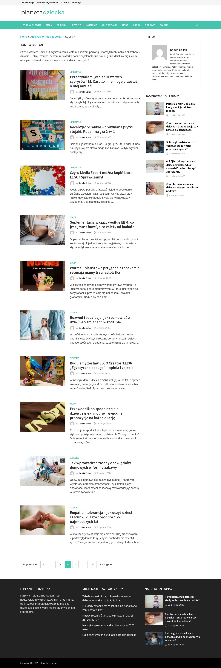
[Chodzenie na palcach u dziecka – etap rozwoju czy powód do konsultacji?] (155, 123)
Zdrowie (150, 24)
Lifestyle (76, 24)
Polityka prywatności (47, 2)
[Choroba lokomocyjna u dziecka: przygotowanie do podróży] (155, 184)
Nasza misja (28, 2)
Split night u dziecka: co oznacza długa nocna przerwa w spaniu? (180, 145)
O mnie (65, 2)
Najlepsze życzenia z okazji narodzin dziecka (109, 634)
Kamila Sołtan (85, 91)
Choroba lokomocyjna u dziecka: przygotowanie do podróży (182, 187)
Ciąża (49, 24)
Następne (106, 564)
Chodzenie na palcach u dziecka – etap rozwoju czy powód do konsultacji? (182, 126)
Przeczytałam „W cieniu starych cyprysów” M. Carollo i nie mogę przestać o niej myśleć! (104, 81)
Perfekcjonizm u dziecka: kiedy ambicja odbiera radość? (180, 107)
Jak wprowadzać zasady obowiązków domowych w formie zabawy (100, 465)
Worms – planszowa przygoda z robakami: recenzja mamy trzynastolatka (104, 270)
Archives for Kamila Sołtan (46, 36)
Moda (125, 24)
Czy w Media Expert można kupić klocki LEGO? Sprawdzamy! (102, 175)
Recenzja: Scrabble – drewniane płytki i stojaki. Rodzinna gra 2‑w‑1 (102, 129)
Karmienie (91, 24)
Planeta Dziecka (48, 663)
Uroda (136, 24)
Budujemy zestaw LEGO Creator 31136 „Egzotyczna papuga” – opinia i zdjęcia (102, 365)
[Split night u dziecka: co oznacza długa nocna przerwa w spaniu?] (155, 142)
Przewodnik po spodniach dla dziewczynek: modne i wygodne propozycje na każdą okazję (96, 413)
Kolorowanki (109, 24)
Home (24, 36)
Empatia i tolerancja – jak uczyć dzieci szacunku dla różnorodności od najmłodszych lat (101, 517)
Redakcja (76, 2)
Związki (164, 24)
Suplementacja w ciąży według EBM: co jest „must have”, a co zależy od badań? (102, 224)
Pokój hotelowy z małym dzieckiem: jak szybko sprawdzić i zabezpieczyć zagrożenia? (181, 167)
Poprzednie (30, 564)
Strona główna (32, 24)
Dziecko (61, 24)
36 (92, 564)
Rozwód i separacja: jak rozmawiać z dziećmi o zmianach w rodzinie (100, 319)
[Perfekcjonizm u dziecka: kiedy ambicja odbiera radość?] (155, 104)
